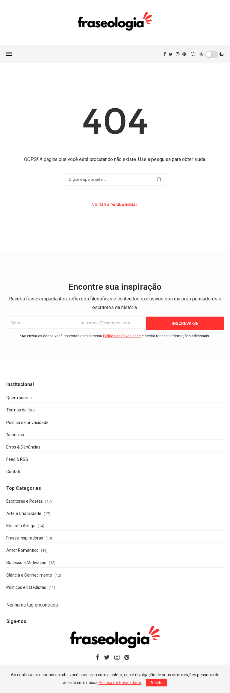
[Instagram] (177, 54)
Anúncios (15, 434)
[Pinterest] (184, 54)
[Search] (193, 54)
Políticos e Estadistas (26, 587)
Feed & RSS (17, 459)
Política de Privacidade (122, 336)
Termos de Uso (20, 410)
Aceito (156, 682)
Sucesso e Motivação (26, 562)
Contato (14, 471)
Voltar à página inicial (115, 205)
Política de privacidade (27, 422)
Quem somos (19, 397)
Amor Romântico (22, 550)
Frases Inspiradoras (24, 538)
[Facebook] (165, 54)
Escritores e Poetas (24, 501)
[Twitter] (171, 54)
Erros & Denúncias (23, 447)
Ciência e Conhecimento (29, 575)
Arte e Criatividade (23, 513)
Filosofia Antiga (20, 525)
